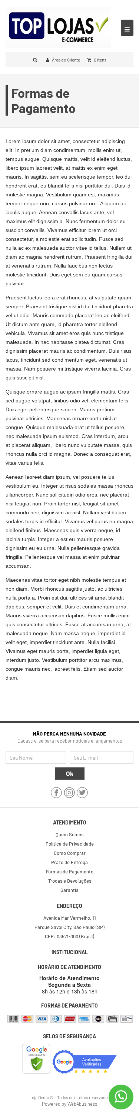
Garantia (69, 890)
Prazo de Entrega (69, 862)
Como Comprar (70, 853)
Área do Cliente (65, 59)
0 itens (99, 59)
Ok (69, 773)
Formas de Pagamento (69, 872)
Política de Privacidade (70, 844)
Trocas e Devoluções (69, 881)
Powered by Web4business (69, 1104)
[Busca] (36, 60)
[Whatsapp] (120, 1096)
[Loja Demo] (58, 27)
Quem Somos (69, 834)
